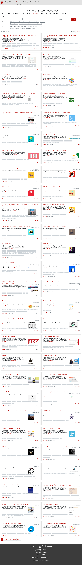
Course (32, 2)
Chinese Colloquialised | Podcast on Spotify (54, 392)
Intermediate (26, 18)
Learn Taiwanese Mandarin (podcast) (12, 168)
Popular (78, 31)
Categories (12, 2)
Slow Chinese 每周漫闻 (8, 263)
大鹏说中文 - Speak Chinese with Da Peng (54, 410)
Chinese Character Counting (50, 504)
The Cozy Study (6, 243)
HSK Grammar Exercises (8, 150)
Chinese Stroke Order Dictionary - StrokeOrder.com (56, 112)
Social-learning (23, 28)
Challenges (26, 2)
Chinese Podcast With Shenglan (51, 281)
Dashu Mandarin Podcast (9, 133)
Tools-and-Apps (31, 28)
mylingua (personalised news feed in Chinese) (55, 263)
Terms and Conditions (41, 552)
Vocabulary (33, 23)
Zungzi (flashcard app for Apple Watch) (12, 484)
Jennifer (44, 404)
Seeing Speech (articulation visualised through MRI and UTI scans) (60, 446)
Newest (73, 31)
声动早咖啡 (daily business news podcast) (53, 204)
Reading (21, 23)
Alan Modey (4, 497)
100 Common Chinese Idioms (50, 300)
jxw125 (44, 66)
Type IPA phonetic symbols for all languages (55, 374)
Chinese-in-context (14, 21)
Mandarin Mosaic (47, 74)
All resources (8, 4)
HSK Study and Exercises (8, 336)
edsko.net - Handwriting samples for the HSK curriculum (17, 318)
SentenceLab (46, 54)
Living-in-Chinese (14, 23)
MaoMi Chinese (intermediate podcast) (53, 168)
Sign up (21, 4)
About (37, 2)
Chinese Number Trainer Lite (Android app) (54, 93)
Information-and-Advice (26, 26)
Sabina (44, 162)
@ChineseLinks (37, 13)
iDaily (44, 318)
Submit (13, 4)
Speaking (27, 23)
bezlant (3, 69)
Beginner (19, 18)
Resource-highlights (14, 28)
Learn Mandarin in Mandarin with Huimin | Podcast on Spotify (18, 410)
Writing (39, 23)
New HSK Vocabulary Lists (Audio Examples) (54, 150)
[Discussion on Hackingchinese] (37, 48)
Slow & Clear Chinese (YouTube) (51, 428)
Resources (19, 2)
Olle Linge (45, 105)
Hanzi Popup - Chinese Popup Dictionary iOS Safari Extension (18, 93)
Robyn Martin (46, 312)
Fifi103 (44, 144)
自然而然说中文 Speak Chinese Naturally (53, 186)
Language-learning (35, 21)
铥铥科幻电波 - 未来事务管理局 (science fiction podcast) (16, 226)
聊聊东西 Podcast (6, 446)
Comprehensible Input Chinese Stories (12, 428)
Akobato (44, 291)
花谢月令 (4, 257)
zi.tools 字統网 (5, 392)
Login (17, 4)
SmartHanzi (5, 300)
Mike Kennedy (46, 349)
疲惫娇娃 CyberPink (48, 243)
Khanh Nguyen (46, 47)
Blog (6, 2)
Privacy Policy (41, 554)
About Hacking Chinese (41, 551)
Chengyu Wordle (6, 74)
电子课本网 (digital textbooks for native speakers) (15, 504)
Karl (44, 88)
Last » (18, 539)
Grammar (27, 21)
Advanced (13, 18)
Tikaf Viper (4, 313)
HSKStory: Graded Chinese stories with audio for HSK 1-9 (17, 54)
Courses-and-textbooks (15, 26)
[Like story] (35, 48)
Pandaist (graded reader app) (10, 465)
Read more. (11, 41)
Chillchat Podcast (47, 465)
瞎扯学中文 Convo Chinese (9, 186)
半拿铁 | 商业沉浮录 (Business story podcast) (54, 226)
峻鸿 (3, 84)
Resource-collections (37, 26)
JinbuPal (4, 355)
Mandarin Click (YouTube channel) (11, 523)
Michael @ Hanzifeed (6, 48)
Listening (42, 21)
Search (74, 19)
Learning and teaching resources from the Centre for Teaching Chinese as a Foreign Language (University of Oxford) (59, 484)
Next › (14, 539)
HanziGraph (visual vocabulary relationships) (55, 523)
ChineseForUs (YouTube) (49, 355)
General (21, 21)
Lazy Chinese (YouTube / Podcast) (11, 374)
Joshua (3, 162)
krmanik (4, 107)
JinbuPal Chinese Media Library (51, 336)
